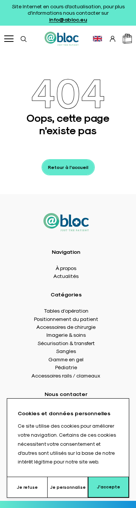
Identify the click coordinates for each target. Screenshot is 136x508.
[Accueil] (62, 38)
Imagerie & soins (66, 334)
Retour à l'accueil (68, 167)
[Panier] (127, 39)
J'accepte (108, 486)
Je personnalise (68, 487)
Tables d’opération (66, 310)
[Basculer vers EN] (97, 38)
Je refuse (27, 487)
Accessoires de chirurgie (66, 326)
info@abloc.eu (68, 19)
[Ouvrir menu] (9, 38)
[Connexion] (112, 39)
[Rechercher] (23, 39)
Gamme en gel (65, 359)
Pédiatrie (66, 367)
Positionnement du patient (66, 318)
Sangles (66, 350)
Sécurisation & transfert (66, 342)
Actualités (66, 275)
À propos (66, 267)
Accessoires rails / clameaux (65, 375)
